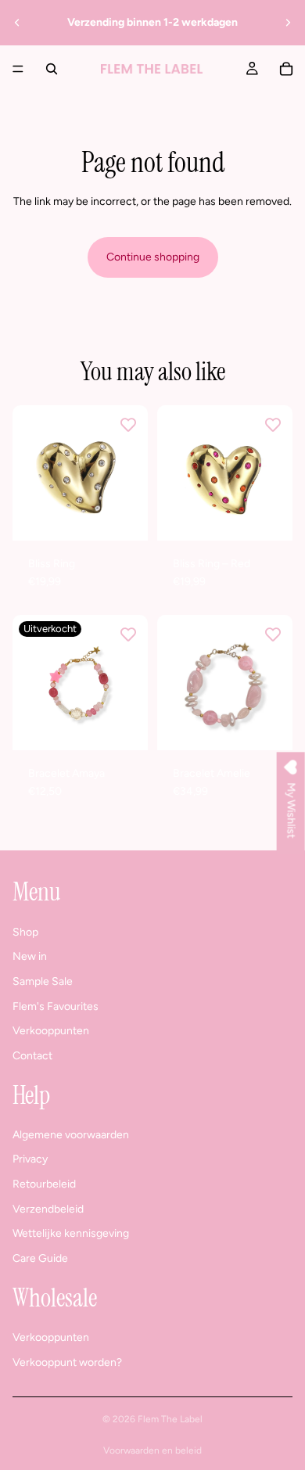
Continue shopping (152, 257)
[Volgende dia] (288, 22)
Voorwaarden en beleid (152, 1450)
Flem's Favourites (56, 1006)
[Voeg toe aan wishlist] (128, 424)
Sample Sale (43, 981)
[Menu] (18, 69)
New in (30, 956)
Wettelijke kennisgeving (71, 1233)
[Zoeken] (51, 69)
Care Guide (40, 1258)
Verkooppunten (51, 1030)
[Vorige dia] (17, 22)
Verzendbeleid (48, 1209)
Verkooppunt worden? (67, 1362)
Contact (32, 1055)
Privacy (30, 1159)
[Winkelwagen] (286, 69)
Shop (25, 932)
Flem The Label (170, 1419)
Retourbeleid (44, 1184)
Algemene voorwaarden (71, 1134)
